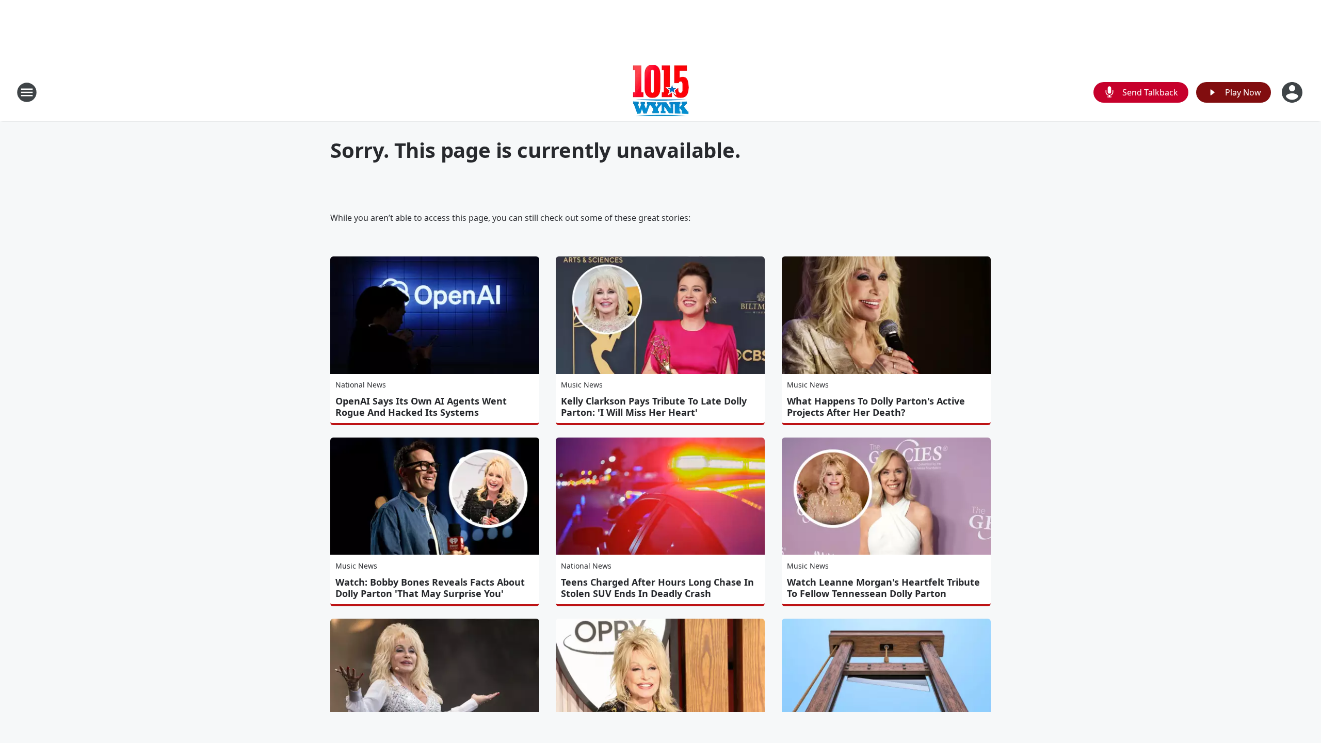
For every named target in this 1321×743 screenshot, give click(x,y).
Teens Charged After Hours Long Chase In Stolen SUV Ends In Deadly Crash (657, 587)
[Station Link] (661, 92)
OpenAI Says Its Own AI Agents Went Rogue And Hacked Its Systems (421, 406)
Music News (582, 385)
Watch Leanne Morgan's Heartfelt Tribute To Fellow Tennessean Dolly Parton (883, 587)
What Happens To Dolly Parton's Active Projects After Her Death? (876, 406)
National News (360, 385)
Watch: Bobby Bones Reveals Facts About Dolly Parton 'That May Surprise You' (430, 587)
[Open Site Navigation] (27, 92)
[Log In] (1293, 92)
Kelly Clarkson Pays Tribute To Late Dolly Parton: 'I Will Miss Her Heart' (654, 406)
